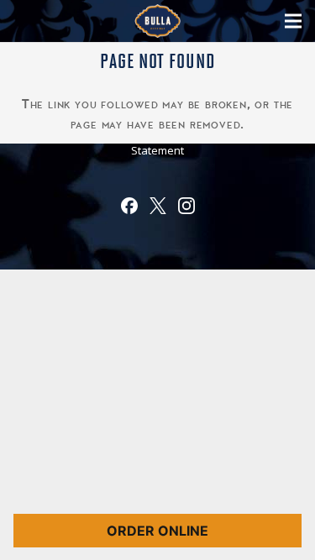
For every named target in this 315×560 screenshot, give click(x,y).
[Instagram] (186, 209)
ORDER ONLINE (157, 530)
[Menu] (293, 21)
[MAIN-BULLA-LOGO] (157, 21)
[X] (158, 209)
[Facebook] (129, 209)
